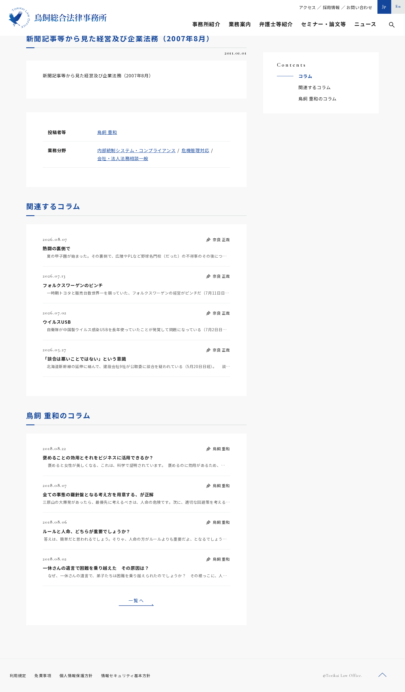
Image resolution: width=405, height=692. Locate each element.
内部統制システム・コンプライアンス (136, 150)
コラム (305, 76)
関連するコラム (314, 87)
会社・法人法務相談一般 (122, 158)
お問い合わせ (359, 7)
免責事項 (42, 675)
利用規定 (18, 675)
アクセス (307, 7)
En (398, 6)
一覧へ (136, 600)
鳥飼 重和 (107, 132)
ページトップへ (382, 675)
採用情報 (331, 7)
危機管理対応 (195, 150)
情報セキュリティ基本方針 (126, 675)
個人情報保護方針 (76, 675)
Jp (384, 6)
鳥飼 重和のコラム (317, 98)
